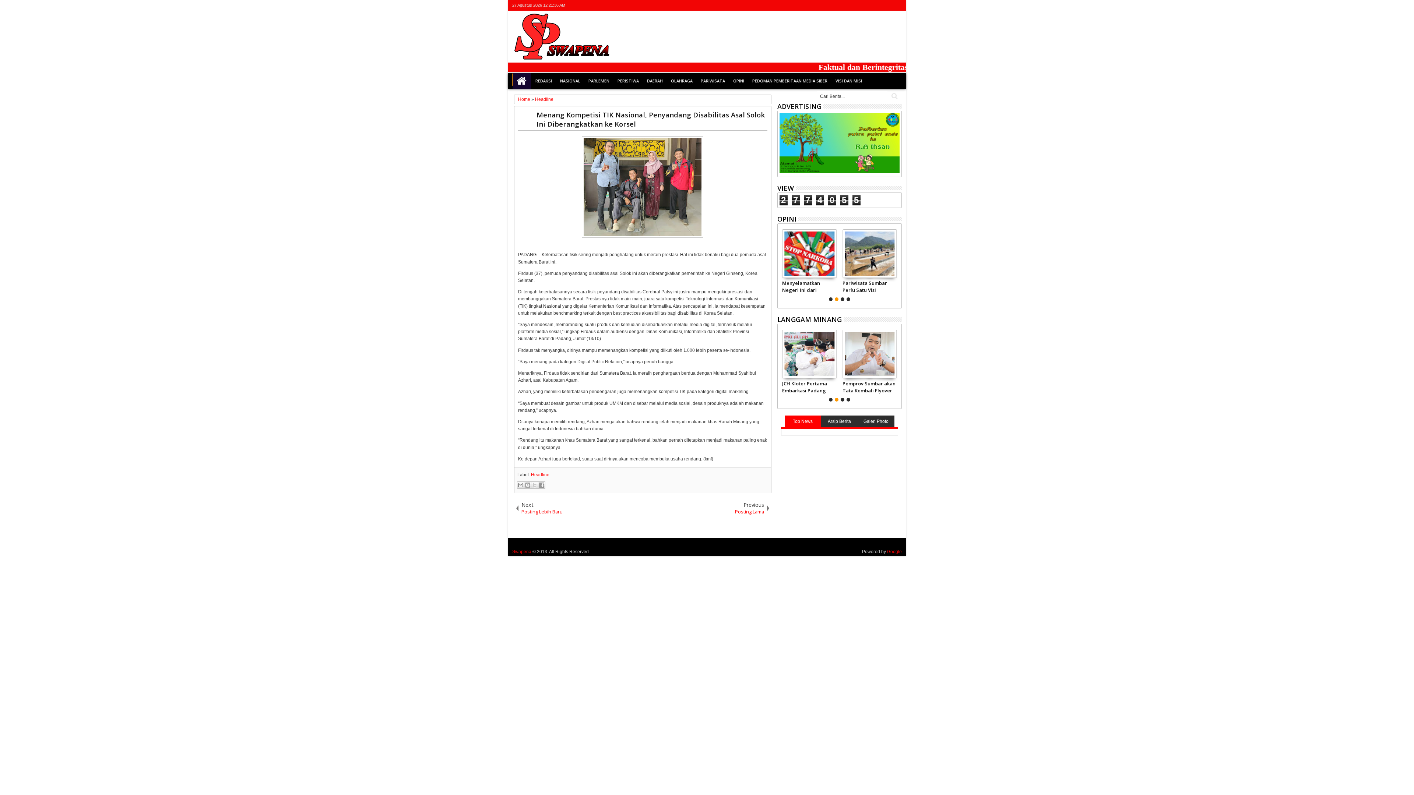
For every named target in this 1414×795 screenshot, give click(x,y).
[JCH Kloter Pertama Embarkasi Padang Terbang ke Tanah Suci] (809, 354)
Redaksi (543, 81)
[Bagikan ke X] (534, 485)
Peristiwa (628, 81)
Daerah (655, 81)
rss (887, 5)
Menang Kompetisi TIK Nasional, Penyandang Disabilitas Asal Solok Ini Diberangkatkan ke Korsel (651, 119)
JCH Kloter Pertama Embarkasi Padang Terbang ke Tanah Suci (804, 386)
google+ (878, 5)
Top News (803, 421)
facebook (868, 5)
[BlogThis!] (527, 485)
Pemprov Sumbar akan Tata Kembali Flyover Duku (869, 386)
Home (522, 81)
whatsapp (897, 5)
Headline (540, 474)
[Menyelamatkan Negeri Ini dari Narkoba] (809, 253)
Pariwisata (713, 81)
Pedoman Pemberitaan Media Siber (789, 81)
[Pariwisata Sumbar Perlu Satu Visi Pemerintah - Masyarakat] (870, 253)
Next (782, 264)
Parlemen (598, 81)
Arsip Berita (839, 421)
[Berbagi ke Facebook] (541, 485)
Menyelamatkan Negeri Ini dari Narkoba (801, 286)
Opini (738, 81)
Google (894, 551)
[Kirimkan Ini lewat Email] (520, 485)
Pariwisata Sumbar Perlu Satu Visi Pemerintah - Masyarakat (865, 286)
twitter (858, 5)
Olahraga (682, 81)
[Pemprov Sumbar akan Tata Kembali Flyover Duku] (870, 354)
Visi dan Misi (849, 81)
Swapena (521, 551)
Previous (896, 264)
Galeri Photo (876, 421)
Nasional (570, 81)
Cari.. (893, 96)
